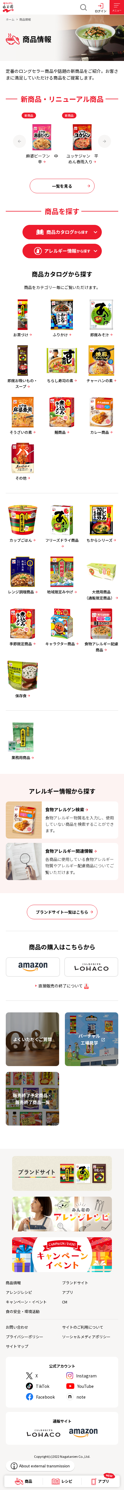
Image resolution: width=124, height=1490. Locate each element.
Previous (19, 141)
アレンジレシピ (19, 1292)
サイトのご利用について (82, 1327)
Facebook (45, 1397)
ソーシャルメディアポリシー (86, 1336)
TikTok (42, 1386)
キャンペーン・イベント (26, 1302)
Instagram (86, 1376)
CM (64, 1302)
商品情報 (13, 1282)
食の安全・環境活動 (23, 1311)
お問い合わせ (17, 1327)
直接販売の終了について (60, 986)
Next (104, 141)
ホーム (10, 19)
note (81, 1397)
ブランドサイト (75, 1282)
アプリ (67, 1292)
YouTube (85, 1386)
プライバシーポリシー (24, 1336)
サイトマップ (17, 1346)
